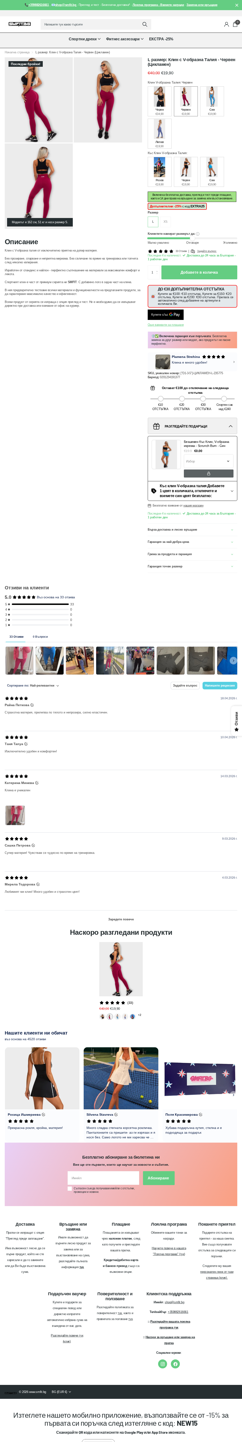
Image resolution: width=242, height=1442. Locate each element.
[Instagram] (162, 1363)
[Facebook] (175, 1363)
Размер (153, 212)
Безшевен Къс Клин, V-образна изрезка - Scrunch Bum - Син (206, 444)
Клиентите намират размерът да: (172, 233)
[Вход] (226, 24)
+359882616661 (178, 1312)
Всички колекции (84, 41)
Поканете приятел (216, 1224)
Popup (197, 233)
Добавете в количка (199, 272)
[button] (158, 267)
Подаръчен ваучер (67, 1293)
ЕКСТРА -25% (161, 39)
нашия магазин (193, 505)
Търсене (144, 24)
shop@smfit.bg (174, 1302)
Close (237, 5)
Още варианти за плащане (166, 325)
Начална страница (17, 52)
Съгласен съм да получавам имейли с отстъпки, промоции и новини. (104, 1190)
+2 (139, 1015)
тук (120, 1313)
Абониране (159, 1178)
